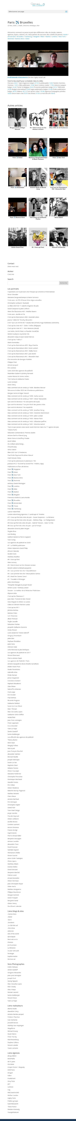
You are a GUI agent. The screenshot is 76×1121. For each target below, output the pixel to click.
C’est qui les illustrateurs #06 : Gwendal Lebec (23, 317)
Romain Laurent (13, 992)
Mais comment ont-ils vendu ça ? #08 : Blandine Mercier (26, 388)
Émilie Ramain (12, 675)
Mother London (13, 1095)
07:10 (37, 83)
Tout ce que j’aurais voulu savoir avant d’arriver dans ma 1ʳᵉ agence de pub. (33, 427)
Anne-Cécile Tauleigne (15, 858)
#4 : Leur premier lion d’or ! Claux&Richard (22, 571)
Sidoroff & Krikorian (14, 689)
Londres (54, 36)
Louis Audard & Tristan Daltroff (18, 633)
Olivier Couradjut (13, 771)
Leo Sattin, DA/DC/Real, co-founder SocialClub (23, 331)
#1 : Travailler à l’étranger (16, 579)
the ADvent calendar (14, 906)
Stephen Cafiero (13, 1042)
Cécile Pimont (12, 630)
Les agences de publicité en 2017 (19, 652)
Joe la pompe (12, 945)
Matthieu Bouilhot (14, 557)
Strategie (11, 953)
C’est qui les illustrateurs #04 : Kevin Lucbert (23, 348)
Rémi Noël (11, 743)
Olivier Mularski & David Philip (18, 548)
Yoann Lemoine (13, 1048)
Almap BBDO (12, 1056)
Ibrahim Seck (12, 554)
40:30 (15, 91)
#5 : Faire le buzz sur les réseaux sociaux (22, 565)
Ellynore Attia (12, 593)
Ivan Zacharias (12, 1020)
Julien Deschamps (13, 582)
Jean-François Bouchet (15, 751)
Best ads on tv (13, 939)
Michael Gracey (13, 1031)
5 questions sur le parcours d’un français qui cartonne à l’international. (31, 292)
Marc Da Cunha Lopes (15, 712)
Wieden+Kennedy (14, 1109)
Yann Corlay (12, 540)
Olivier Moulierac (13, 788)
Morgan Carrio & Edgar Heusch (18, 393)
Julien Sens (11, 644)
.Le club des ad (13, 925)
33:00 (9, 89)
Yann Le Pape (12, 729)
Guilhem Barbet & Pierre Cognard (19, 537)
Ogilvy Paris (12, 1098)
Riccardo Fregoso (14, 700)
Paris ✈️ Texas (13, 506)
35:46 (50, 89)
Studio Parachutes (14, 669)
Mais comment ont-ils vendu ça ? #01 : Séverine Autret (26, 424)
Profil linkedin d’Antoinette (18, 77)
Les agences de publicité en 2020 (19, 542)
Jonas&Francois (13, 1023)
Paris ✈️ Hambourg (14, 509)
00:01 (16, 83)
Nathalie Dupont (13, 850)
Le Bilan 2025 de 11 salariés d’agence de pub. (23, 306)
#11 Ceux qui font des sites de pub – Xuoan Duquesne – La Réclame (31, 517)
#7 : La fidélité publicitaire (16, 545)
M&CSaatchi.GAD (13, 1092)
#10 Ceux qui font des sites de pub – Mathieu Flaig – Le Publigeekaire (31, 520)
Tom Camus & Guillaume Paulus (18, 379)
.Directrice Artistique (29, 26)
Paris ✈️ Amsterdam (15, 503)
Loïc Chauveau (12, 616)
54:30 (9, 93)
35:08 (28, 89)
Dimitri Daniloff (13, 731)
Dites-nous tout (13, 266)
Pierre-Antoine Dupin (15, 658)
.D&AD (10, 917)
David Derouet (13, 869)
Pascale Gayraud (13, 816)
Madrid (47, 36)
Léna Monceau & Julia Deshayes (18, 650)
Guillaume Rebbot (14, 703)
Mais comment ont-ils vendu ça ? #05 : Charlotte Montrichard (28, 413)
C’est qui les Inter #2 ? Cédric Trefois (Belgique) (24, 325)
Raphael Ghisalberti (14, 683)
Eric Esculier (12, 695)
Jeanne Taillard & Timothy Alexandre (20, 320)
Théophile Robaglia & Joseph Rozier (20, 585)
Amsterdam (12, 36)
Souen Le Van (12, 762)
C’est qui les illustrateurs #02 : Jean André (22, 354)
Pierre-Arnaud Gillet (14, 836)
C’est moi (11, 274)
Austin (65, 34)
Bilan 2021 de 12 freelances (17, 452)
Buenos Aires (19, 39)
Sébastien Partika (13, 624)
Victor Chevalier (13, 294)
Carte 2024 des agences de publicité (20, 371)
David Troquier (13, 898)
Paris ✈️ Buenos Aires (15, 478)
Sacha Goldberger (14, 734)
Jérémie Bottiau (13, 610)
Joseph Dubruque (13, 760)
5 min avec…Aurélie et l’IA (16, 314)
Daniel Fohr (11, 807)
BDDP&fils (11, 1059)
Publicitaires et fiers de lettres (18, 466)
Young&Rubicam (13, 1112)
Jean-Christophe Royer (15, 884)
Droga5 (10, 1073)
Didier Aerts (12, 886)
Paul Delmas (12, 698)
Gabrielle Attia (12, 672)
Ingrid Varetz (12, 833)
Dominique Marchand (15, 779)
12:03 (51, 83)
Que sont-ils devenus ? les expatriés (20, 407)
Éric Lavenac (12, 368)
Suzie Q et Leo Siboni (15, 706)
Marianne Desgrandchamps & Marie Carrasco (23, 297)
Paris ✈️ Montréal (14, 480)
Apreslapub (11, 937)
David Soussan (13, 847)
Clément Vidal (12, 647)
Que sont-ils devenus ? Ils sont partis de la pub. (24, 402)
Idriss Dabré (12, 450)
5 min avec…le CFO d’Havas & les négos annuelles (25, 300)
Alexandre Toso (13, 844)
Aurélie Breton (12, 822)
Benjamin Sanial (13, 901)
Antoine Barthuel (13, 799)
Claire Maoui (12, 796)
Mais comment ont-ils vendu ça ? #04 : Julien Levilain (25, 416)
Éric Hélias (11, 785)
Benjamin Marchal (13, 872)
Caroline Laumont (13, 824)
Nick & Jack (11, 748)
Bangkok (36, 36)
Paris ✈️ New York (14, 475)
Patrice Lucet (12, 875)
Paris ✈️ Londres (13, 486)
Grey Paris (11, 1081)
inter (38, 26)
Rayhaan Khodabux (14, 641)
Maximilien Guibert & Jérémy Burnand (20, 373)
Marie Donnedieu (13, 342)
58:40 (53, 93)
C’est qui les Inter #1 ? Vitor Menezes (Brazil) (23, 328)
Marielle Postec (13, 782)
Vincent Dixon (12, 998)
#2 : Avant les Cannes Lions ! (17, 576)
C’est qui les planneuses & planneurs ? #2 (22, 461)
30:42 (32, 87)
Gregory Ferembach (14, 636)
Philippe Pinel (12, 362)
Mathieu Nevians (13, 793)
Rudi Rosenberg (13, 1039)
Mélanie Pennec (13, 768)
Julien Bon (11, 638)
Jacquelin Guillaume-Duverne (17, 627)
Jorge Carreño (12, 813)
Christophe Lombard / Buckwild (18, 303)
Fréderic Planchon (14, 1017)
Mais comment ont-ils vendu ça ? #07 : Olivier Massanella (27, 399)
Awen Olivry (12, 385)
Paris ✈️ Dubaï (13, 472)
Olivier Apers (12, 861)
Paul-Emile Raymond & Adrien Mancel (20, 455)
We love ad (11, 959)
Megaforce (11, 1028)
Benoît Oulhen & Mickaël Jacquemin (19, 568)
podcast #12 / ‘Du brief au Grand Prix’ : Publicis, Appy (26, 464)
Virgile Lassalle (13, 621)
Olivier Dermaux (13, 881)
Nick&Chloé (11, 717)
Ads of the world (13, 934)
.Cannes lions (12, 914)
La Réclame (11, 948)
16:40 (32, 85)
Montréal (11, 39)
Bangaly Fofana (13, 745)
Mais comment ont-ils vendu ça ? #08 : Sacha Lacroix (25, 396)
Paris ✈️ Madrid (13, 492)
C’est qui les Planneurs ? (16, 596)
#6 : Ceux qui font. (14, 559)
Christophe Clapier (14, 805)
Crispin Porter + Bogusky (16, 1067)
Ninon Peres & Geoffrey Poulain (18, 438)
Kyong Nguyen (13, 981)
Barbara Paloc (12, 613)
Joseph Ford (12, 978)
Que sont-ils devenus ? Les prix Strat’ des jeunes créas (26, 404)
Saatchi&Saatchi (13, 1104)
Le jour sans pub (13, 951)
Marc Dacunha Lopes (15, 984)
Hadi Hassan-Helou (14, 458)
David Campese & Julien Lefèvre (18, 309)
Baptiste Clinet (13, 765)
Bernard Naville (13, 757)
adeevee (11, 931)
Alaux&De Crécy (13, 1011)
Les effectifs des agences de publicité (20, 737)
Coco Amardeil (12, 726)
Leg (9, 1090)
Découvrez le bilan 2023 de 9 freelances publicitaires (26, 390)
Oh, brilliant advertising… (16, 444)
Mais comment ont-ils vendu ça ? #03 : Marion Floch (25, 418)
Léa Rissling (12, 534)
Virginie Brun (12, 531)
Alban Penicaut (13, 619)
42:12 (24, 91)
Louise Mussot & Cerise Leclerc (18, 376)
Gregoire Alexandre (14, 973)
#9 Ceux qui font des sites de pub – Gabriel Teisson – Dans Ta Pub (30, 523)
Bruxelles (20, 36)
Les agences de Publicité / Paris (18, 661)
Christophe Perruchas (15, 776)
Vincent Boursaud (13, 655)
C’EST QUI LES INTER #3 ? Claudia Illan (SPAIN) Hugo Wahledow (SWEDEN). (33, 323)
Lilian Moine (11, 686)
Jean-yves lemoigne (14, 975)
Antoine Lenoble (13, 841)
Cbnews (10, 942)
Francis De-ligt (12, 830)
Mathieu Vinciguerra (14, 889)
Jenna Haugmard (13, 678)
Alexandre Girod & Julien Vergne (18, 528)
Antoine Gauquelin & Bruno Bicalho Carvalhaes (23, 664)
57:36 (38, 93)
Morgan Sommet (13, 895)
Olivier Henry (12, 903)
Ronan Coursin (12, 855)
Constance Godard (14, 681)
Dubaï (27, 39)
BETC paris (11, 1061)
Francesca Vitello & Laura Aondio (19, 497)
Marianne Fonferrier (14, 774)
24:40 (15, 87)
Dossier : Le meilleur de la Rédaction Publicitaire (24, 590)
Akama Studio (12, 1009)
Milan (42, 36)
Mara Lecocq (12, 562)
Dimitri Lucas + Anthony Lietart (18, 588)
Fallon (9, 1075)
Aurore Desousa (13, 827)
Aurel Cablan (12, 441)
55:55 (26, 93)
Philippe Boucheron (14, 892)
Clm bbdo (11, 1064)
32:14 (55, 87)
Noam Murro (12, 1034)
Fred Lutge (11, 692)
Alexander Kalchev (14, 754)
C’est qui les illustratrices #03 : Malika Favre (22, 351)
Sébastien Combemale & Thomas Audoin (21, 433)
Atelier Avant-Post (14, 667)
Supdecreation (12, 956)
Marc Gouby (12, 987)
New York (62, 36)
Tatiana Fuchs (12, 430)
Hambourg (28, 36)
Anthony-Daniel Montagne (16, 483)
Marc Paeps (12, 989)
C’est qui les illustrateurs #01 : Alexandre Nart (23, 356)
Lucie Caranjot (12, 382)
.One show (11, 928)
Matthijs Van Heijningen (16, 1025)
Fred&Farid (11, 1078)
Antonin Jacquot (13, 365)
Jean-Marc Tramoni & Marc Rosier (19, 599)
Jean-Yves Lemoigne (15, 720)
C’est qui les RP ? (13, 607)
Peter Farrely (12, 1037)
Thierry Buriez (12, 740)
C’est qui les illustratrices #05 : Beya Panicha (23, 345)
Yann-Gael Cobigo (14, 810)
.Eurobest (11, 922)
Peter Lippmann (13, 723)
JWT (9, 1084)
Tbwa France (12, 1107)
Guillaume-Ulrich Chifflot (16, 714)
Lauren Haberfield (14, 512)
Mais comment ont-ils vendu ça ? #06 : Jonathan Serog (26, 410)
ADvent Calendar (13, 551)
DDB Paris (11, 1070)
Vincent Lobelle (13, 1045)
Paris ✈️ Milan (12, 489)
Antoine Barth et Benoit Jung (17, 435)
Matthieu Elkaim (13, 864)
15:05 (16, 85)
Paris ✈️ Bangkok (13, 495)
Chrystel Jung (12, 447)
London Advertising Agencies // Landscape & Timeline (26, 514)
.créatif (20, 26)
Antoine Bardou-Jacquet (16, 1014)
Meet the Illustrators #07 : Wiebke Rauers (22, 311)
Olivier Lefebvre (13, 819)
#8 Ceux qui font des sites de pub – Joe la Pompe (24, 526)
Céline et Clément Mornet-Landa (19, 605)
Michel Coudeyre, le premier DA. (18, 334)
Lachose (10, 1087)
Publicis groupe (13, 1101)
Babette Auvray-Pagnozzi (16, 791)
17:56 (52, 85)
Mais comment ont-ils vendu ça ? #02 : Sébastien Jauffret (27, 421)
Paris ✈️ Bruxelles (14, 500)
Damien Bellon (12, 867)
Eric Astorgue (12, 802)
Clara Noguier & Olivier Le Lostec (19, 602)
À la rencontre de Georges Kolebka (20, 359)
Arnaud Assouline (13, 878)
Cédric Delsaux (13, 967)
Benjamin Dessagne (14, 839)
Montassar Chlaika (14, 853)
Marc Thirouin (12, 709)
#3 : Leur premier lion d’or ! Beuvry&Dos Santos (24, 574)
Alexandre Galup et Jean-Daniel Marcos (21, 337)
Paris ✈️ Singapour (14, 469)
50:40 (43, 91)
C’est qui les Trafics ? (15, 340)
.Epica (9, 920)
